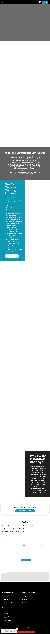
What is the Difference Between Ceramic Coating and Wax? (17, 526)
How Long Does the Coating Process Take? (13, 531)
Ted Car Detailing (20, 156)
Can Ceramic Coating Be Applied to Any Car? (13, 529)
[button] (40, 2)
